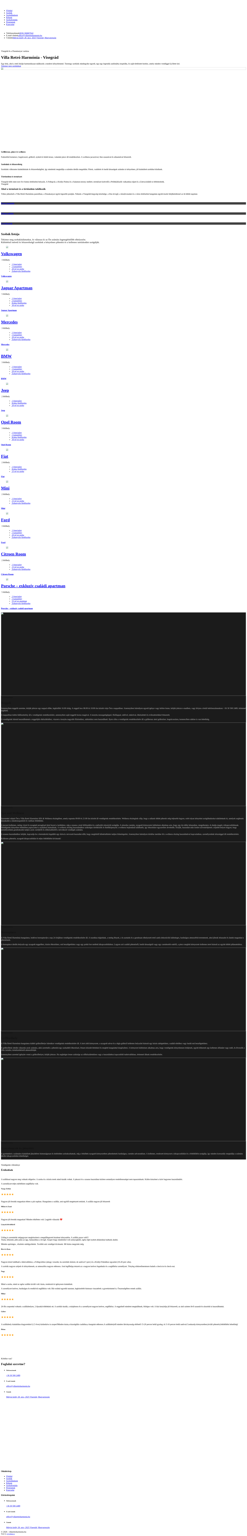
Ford (5, 520)
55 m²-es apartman (19, 601)
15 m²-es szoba (17, 501)
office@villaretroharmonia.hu (18, 1386)
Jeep (5, 390)
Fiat (4, 456)
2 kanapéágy (16, 301)
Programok (10, 1488)
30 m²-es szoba (17, 305)
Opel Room (11, 422)
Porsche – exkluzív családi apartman (33, 585)
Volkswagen (11, 253)
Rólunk (9, 1483)
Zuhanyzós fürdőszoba (20, 271)
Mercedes (9, 322)
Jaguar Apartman (16, 288)
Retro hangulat (7, 203)
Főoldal (9, 1476)
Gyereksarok (6, 223)
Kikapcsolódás (7, 213)
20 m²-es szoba (17, 269)
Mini (5, 488)
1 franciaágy (16, 264)
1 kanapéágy (16, 266)
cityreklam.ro (11, 1534)
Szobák (9, 1478)
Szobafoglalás (11, 1485)
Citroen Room (13, 554)
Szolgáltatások (12, 1481)
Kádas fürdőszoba (19, 303)
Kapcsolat (10, 1490)
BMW (6, 356)
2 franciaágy (16, 596)
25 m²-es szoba (17, 471)
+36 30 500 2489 (13, 1375)
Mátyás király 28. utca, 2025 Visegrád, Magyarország (28, 1397)
